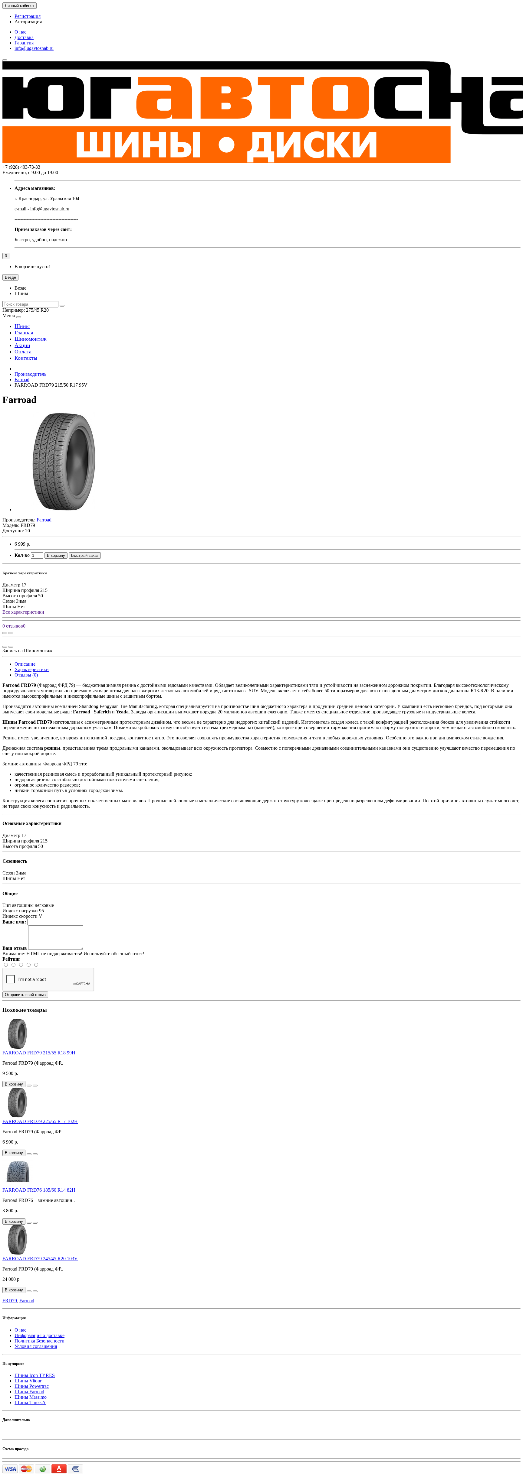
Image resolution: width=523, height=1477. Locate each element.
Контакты (26, 358)
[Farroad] (64, 509)
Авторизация (28, 21)
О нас (20, 31)
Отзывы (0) (26, 674)
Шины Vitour (28, 1380)
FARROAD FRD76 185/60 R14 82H (38, 1190)
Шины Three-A (30, 1402)
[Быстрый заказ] (29, 1085)
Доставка (24, 37)
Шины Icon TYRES (35, 1375)
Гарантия (24, 42)
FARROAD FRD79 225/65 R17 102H (40, 1121)
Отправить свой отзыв (25, 994)
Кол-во (22, 555)
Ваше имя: (14, 921)
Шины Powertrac (32, 1386)
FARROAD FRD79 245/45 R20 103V (40, 1258)
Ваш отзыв (14, 948)
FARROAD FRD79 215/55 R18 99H (38, 1052)
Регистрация (28, 16)
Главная (24, 332)
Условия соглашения (36, 1346)
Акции (22, 345)
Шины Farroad (29, 1391)
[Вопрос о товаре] (4, 633)
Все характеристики (23, 612)
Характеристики (32, 669)
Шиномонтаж (30, 339)
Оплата (23, 352)
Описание (25, 664)
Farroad (22, 379)
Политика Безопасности (39, 1340)
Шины (22, 326)
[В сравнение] (10, 633)
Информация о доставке (39, 1335)
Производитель (30, 374)
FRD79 (9, 1300)
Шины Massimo (31, 1397)
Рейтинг (11, 959)
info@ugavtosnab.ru (34, 48)
